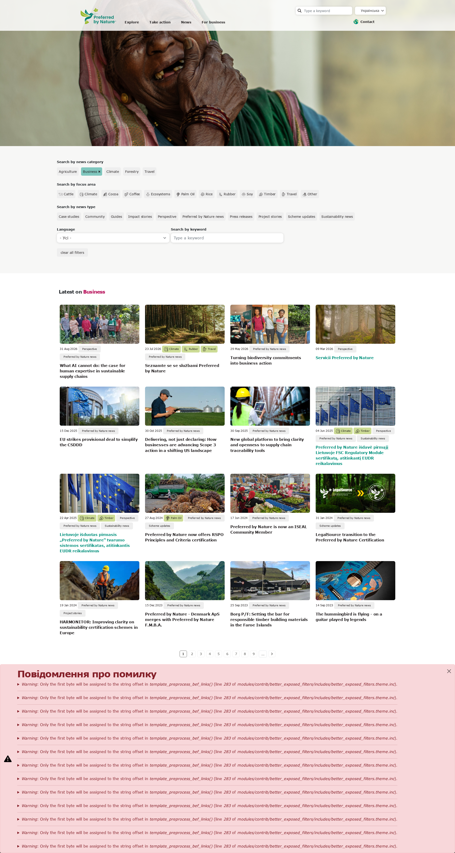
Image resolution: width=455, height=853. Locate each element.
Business (90, 172)
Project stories (270, 216)
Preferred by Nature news (203, 216)
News (186, 22)
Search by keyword (188, 229)
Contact (367, 22)
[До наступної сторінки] (271, 654)
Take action (160, 22)
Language (66, 229)
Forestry (132, 172)
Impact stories (140, 216)
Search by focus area (76, 184)
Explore (132, 22)
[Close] (449, 671)
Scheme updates (301, 216)
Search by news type (76, 207)
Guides (116, 216)
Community (95, 216)
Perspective (167, 216)
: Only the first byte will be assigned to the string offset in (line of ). (209, 684)
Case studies (69, 216)
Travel (149, 172)
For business (213, 22)
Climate (112, 172)
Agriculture (68, 172)
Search (299, 11)
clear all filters (72, 252)
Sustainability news (337, 216)
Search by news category (80, 162)
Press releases (241, 216)
